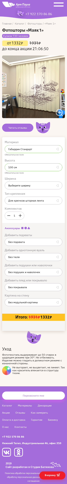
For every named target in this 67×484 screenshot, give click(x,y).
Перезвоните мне (33, 395)
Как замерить (39, 412)
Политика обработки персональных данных (27, 473)
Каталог (7, 405)
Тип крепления (15, 193)
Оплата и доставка (13, 419)
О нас (5, 427)
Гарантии (36, 419)
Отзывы (20, 412)
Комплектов (13, 208)
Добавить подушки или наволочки (29, 265)
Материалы (25, 405)
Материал (12, 142)
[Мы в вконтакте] (8, 452)
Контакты (20, 427)
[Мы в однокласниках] (20, 452)
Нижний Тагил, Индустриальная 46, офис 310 (31, 443)
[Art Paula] (16, 5)
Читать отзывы (17, 127)
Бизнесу (53, 419)
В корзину (50, 475)
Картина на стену (17, 295)
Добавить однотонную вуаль (25, 250)
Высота (10, 160)
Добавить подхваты (19, 235)
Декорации (45, 405)
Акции (6, 412)
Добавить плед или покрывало (26, 280)
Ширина (11, 178)
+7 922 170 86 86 (38, 14)
